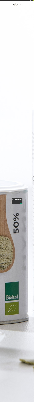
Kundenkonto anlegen (19, 0)
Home (7, 0)
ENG (2, 0)
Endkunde (15, 0)
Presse (9, 0)
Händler (13, 0)
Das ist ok (21, 203)
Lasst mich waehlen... (14, 203)
